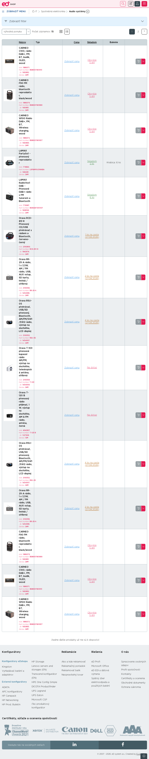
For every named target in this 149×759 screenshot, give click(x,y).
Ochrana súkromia (131, 687)
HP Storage (38, 662)
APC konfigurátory (12, 692)
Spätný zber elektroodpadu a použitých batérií (100, 682)
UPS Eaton (37, 695)
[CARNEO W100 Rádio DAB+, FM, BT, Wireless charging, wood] (10, 130)
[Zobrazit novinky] (143, 756)
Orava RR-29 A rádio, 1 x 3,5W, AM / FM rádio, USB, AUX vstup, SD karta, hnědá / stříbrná (25, 271)
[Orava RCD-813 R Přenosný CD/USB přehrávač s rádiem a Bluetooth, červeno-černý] (10, 236)
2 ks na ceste (92, 277)
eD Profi (95, 662)
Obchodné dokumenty (133, 683)
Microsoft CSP (39, 700)
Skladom (92, 42)
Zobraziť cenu (71, 61)
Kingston (7, 667)
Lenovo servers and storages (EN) (42, 668)
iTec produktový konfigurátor (40, 706)
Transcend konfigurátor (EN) (44, 676)
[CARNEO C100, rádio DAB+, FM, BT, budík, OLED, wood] (10, 61)
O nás (125, 652)
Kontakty (126, 674)
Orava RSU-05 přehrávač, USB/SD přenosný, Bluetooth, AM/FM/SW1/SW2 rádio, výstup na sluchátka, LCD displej (25, 316)
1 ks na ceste (92, 236)
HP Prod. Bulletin (11, 704)
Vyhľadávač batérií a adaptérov (13, 673)
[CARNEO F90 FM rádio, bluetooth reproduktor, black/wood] (10, 95)
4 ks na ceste (92, 321)
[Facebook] (123, 745)
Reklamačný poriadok (73, 666)
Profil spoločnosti (130, 670)
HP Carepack (9, 696)
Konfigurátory (11, 652)
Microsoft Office (100, 666)
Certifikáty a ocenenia (133, 678)
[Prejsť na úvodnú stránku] (9, 4)
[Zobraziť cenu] (138, 61)
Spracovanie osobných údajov (133, 664)
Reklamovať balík (71, 670)
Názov (22, 42)
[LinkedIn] (74, 745)
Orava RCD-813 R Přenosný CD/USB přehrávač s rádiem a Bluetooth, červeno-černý (25, 230)
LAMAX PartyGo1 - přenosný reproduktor (25, 157)
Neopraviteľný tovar (72, 675)
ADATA (5, 687)
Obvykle (92, 61)
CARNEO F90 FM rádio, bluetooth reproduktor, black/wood (25, 89)
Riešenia (96, 652)
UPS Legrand (39, 691)
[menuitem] (15, 667)
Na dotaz (92, 367)
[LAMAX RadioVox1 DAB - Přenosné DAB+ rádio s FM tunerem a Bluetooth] (10, 196)
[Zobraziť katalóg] (61, 31)
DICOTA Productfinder (44, 686)
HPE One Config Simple (44, 682)
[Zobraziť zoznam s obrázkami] (67, 31)
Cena (76, 42)
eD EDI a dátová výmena (100, 672)
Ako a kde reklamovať (74, 662)
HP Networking (10, 700)
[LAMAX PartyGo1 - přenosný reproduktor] (10, 162)
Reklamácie (69, 652)
